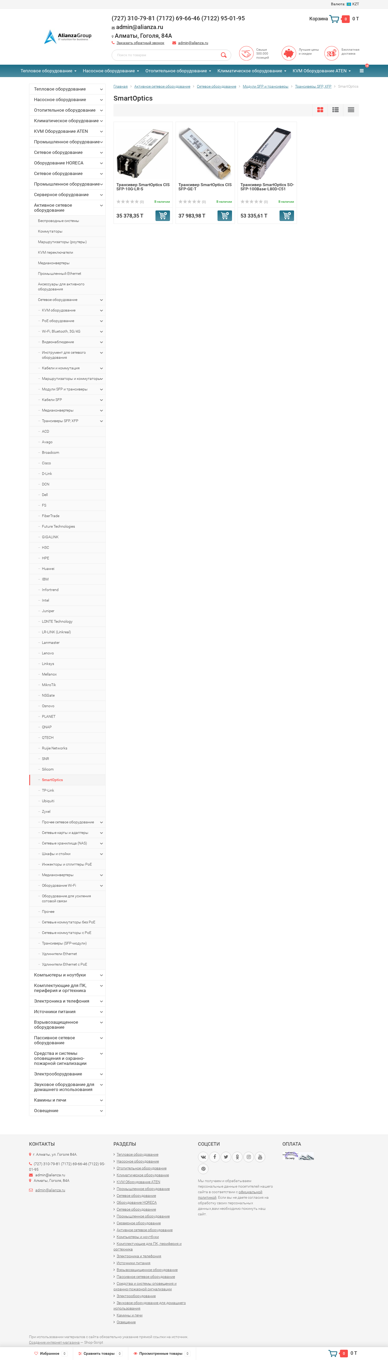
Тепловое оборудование (46, 70)
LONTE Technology (57, 621)
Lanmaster (51, 642)
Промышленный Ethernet (59, 273)
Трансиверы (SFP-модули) (64, 943)
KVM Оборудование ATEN (320, 70)
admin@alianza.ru (193, 43)
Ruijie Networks (54, 748)
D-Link (47, 473)
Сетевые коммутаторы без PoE (68, 922)
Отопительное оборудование (176, 70)
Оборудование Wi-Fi (59, 885)
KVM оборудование (58, 310)
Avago (47, 442)
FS (44, 505)
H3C (45, 547)
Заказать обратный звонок (140, 43)
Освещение (46, 1110)
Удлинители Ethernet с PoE (64, 964)
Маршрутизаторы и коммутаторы (71, 378)
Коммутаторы (50, 231)
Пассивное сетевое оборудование (54, 1040)
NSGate (48, 695)
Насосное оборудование (109, 70)
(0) (141, 202)
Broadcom (50, 452)
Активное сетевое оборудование (53, 207)
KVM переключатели (55, 252)
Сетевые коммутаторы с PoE (66, 933)
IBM (45, 579)
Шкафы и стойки (56, 854)
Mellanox (49, 674)
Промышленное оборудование (67, 141)
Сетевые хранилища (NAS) (64, 843)
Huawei (48, 568)
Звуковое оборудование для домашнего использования (64, 1087)
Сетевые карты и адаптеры (65, 832)
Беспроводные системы (58, 221)
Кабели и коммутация (61, 368)
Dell (45, 495)
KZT (345, 4)
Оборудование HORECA (58, 163)
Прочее (48, 911)
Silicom (48, 769)
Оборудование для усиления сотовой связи (66, 898)
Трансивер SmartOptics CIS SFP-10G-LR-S (143, 186)
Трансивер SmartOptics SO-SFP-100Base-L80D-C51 (267, 186)
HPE (45, 558)
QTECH (48, 737)
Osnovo (48, 706)
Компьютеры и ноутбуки (60, 975)
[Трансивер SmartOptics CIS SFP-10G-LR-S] (143, 153)
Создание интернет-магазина (54, 1342)
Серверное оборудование (61, 194)
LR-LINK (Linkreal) (56, 632)
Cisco (46, 463)
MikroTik (49, 685)
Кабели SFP (52, 400)
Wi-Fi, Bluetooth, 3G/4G (61, 331)
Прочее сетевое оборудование (68, 822)
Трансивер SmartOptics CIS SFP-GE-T (205, 186)
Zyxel (46, 811)
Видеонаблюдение (58, 342)
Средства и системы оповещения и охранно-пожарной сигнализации (60, 1058)
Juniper (48, 611)
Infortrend (50, 590)
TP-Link (48, 790)
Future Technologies (58, 526)
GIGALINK (50, 537)
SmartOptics (52, 780)
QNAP (47, 727)
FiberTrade (50, 516)
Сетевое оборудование (58, 152)
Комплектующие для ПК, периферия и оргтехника (60, 988)
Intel (45, 600)
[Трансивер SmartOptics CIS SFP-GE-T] (205, 153)
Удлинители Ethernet (59, 954)
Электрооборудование (58, 1073)
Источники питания (54, 1011)
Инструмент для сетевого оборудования (64, 355)
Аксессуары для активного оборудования (61, 286)
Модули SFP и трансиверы (65, 389)
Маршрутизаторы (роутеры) (62, 242)
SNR (45, 759)
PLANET (48, 716)
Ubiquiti (48, 801)
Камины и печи (50, 1100)
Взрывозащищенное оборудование (56, 1024)
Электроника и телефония (61, 1001)
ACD (45, 431)
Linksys (48, 664)
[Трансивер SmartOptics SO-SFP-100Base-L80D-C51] (267, 153)
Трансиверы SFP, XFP (60, 421)
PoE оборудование (58, 321)
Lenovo (48, 653)
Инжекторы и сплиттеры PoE (67, 864)
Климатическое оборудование (249, 70)
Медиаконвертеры (54, 263)
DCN (45, 484)
